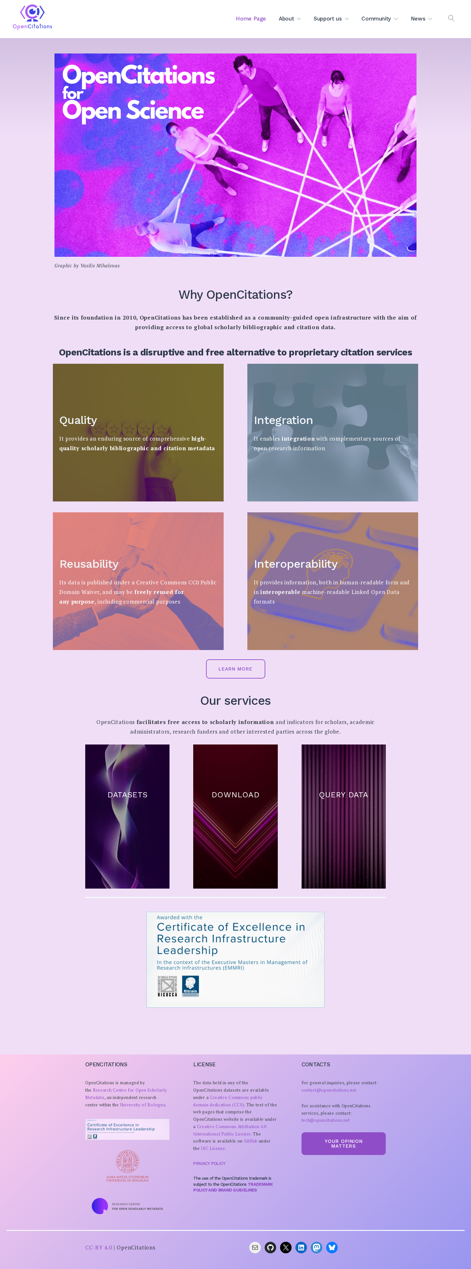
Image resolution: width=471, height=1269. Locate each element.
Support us (328, 18)
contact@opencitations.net (329, 1090)
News (418, 18)
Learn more (235, 669)
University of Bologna (143, 1105)
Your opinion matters (344, 1143)
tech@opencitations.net (326, 1120)
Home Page (251, 18)
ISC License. (213, 1148)
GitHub (251, 1141)
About (286, 18)
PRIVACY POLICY (209, 1163)
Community (376, 18)
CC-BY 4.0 (98, 1247)
